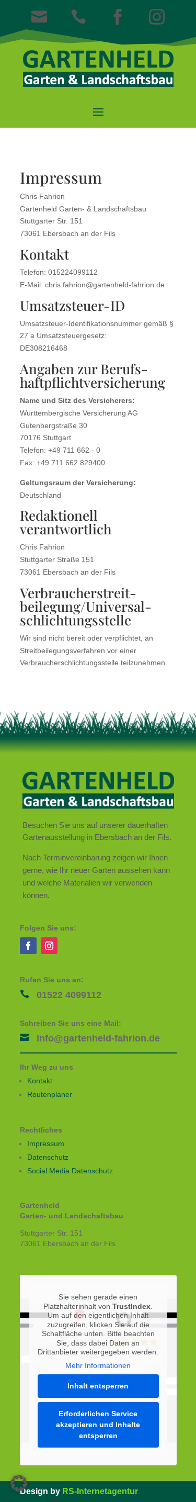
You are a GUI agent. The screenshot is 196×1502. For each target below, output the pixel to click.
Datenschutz (47, 1157)
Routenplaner (49, 1094)
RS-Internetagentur (100, 1491)
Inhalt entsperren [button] (98, 1386)
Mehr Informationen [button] (98, 1365)
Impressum (45, 1143)
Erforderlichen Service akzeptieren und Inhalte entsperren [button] (98, 1424)
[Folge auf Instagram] (49, 945)
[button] (19, 1483)
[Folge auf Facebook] (28, 945)
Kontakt (39, 1081)
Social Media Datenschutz (70, 1171)
